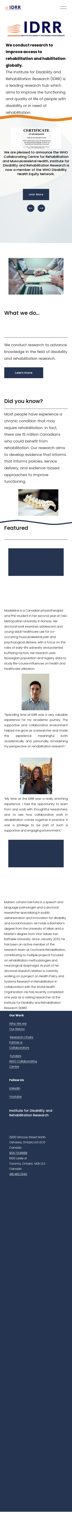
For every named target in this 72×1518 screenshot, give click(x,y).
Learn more (23, 373)
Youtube (15, 1096)
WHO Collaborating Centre (23, 1064)
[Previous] (30, 208)
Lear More (36, 194)
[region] (36, 170)
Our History (17, 1029)
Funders (15, 1056)
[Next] (41, 208)
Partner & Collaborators (19, 1045)
